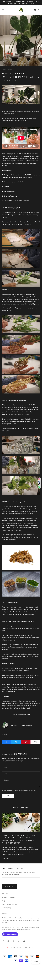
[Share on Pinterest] (25, 742)
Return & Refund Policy (9, 904)
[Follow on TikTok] (19, 941)
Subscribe (9, 886)
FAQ (3, 901)
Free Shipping (6, 908)
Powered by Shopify (30, 952)
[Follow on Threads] (14, 941)
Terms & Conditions (8, 898)
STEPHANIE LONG (24, 714)
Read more (5, 858)
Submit (8, 796)
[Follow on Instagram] (8, 941)
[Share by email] (35, 742)
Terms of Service (14, 761)
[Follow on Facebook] (3, 941)
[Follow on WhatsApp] (24, 941)
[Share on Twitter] (16, 742)
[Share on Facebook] (6, 742)
